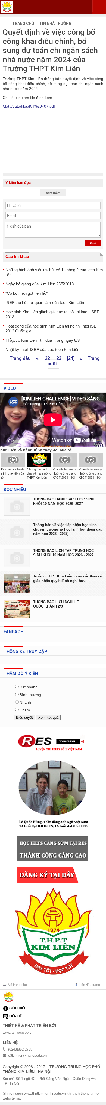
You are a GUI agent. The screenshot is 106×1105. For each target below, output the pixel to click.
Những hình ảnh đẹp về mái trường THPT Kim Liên (39, 473)
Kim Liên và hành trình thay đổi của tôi (12, 473)
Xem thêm (53, 193)
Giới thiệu (18, 1008)
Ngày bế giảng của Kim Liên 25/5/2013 (39, 284)
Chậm (25, 710)
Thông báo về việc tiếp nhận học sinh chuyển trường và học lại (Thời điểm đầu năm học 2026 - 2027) (67, 529)
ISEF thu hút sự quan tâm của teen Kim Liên (44, 302)
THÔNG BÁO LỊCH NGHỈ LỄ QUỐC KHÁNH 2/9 (56, 604)
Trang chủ (22, 23)
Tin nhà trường (55, 23)
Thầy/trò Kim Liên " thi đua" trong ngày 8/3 (42, 340)
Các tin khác (17, 256)
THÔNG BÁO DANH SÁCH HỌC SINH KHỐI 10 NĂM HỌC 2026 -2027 (63, 501)
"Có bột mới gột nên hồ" (26, 293)
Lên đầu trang (89, 985)
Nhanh (25, 702)
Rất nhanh (29, 687)
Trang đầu (20, 358)
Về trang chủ (17, 985)
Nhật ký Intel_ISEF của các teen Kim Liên (42, 349)
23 (58, 358)
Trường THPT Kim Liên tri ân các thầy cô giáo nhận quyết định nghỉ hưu (67, 578)
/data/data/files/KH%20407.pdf (29, 106)
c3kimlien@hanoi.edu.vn (27, 1055)
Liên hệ (15, 1016)
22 (47, 358)
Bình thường (30, 695)
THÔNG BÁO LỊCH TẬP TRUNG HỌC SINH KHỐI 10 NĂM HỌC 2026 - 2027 (63, 553)
